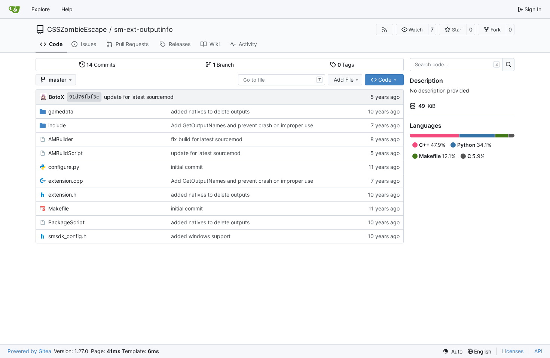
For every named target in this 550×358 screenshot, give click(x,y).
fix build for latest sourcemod (206, 139)
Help (67, 9)
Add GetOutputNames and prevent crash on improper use (242, 125)
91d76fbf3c (84, 97)
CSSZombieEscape (77, 29)
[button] (412, 29)
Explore (40, 9)
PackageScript (66, 222)
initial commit (187, 167)
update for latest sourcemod (139, 97)
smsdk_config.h (67, 236)
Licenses (512, 351)
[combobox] (281, 79)
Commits (100, 64)
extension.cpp (65, 181)
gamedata (60, 111)
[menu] (452, 351)
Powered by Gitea (29, 351)
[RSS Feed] (384, 29)
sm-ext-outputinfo (143, 29)
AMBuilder (60, 139)
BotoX (56, 97)
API (538, 351)
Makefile (58, 208)
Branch (223, 64)
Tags (345, 64)
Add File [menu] (344, 79)
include (57, 125)
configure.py (63, 167)
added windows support (200, 236)
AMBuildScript (65, 153)
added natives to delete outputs (210, 111)
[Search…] (508, 65)
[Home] (14, 9)
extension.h (62, 194)
